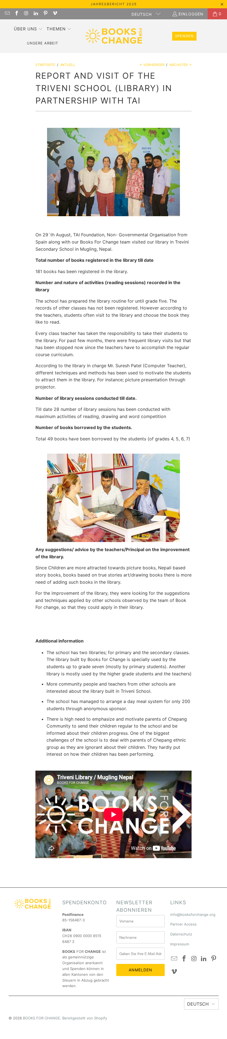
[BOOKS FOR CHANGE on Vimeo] (55, 13)
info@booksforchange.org (192, 914)
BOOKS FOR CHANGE (41, 1018)
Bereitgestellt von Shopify (84, 1018)
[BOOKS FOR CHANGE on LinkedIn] (35, 13)
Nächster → (180, 65)
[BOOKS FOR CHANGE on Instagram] (26, 13)
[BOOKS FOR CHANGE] (113, 36)
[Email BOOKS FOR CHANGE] (7, 13)
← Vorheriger (152, 65)
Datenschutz (181, 934)
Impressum (179, 944)
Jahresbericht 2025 (114, 4)
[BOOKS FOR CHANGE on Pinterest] (45, 13)
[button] (28, 29)
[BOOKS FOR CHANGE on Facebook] (16, 13)
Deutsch (142, 14)
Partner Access (183, 924)
